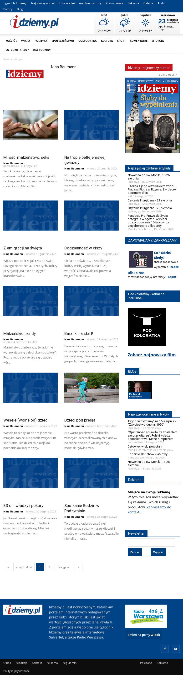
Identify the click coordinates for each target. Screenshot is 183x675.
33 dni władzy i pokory (23, 505)
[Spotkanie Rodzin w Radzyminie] (91, 473)
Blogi (20, 9)
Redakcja (21, 663)
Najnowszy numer (43, 3)
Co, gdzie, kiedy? (17, 50)
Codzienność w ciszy (83, 248)
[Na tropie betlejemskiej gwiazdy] (91, 125)
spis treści (167, 74)
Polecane (146, 663)
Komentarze (138, 40)
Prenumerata (114, 3)
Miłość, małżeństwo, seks (26, 157)
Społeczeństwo (63, 40)
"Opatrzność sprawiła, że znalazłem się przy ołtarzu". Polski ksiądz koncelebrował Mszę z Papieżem (152, 435)
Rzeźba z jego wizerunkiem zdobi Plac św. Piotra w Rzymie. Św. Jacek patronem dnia (152, 189)
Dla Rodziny (42, 50)
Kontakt (37, 663)
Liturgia (158, 40)
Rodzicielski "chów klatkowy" (148, 454)
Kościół (11, 40)
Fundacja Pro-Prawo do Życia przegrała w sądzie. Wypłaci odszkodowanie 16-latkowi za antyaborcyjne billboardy (148, 220)
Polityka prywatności (16, 671)
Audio (161, 3)
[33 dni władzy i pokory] (30, 473)
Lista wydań (67, 3)
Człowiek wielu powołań (145, 446)
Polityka (41, 40)
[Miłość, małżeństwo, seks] (30, 125)
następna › (63, 567)
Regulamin (69, 663)
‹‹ (8, 567)
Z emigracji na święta (22, 248)
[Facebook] (165, 649)
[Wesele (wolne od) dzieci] (30, 388)
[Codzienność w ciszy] (91, 215)
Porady (8, 9)
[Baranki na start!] (91, 301)
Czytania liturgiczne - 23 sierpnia (150, 200)
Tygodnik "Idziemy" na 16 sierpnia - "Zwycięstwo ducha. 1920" (152, 422)
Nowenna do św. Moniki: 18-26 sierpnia (149, 176)
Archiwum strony (90, 3)
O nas (7, 663)
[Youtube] (176, 649)
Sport (121, 40)
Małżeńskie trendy (19, 333)
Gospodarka (87, 40)
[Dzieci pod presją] (91, 388)
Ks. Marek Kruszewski (135, 395)
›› (78, 567)
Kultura (107, 40)
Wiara (25, 40)
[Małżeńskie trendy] (30, 301)
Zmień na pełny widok (144, 635)
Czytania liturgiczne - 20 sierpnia (150, 208)
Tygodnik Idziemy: (15, 3)
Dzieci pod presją (79, 420)
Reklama (133, 3)
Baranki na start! (78, 333)
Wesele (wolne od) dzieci (25, 420)
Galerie (148, 3)
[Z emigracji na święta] (30, 215)
